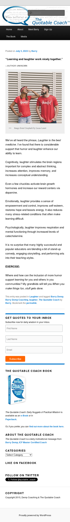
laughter (33, 299)
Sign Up (48, 29)
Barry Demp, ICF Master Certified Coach (26, 442)
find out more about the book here (46, 426)
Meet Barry (33, 29)
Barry (34, 51)
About (20, 29)
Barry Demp (57, 296)
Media (24, 36)
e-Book (24, 415)
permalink (31, 303)
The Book (10, 36)
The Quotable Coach (49, 299)
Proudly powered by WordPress (35, 515)
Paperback (11, 419)
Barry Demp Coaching (16, 299)
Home (9, 29)
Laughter (34, 296)
